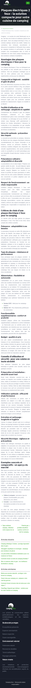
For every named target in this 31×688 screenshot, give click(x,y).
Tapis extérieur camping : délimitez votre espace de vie (8, 528)
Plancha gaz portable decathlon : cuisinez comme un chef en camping (23, 529)
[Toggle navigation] (28, 3)
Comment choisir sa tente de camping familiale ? (15, 559)
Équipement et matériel (8, 28)
